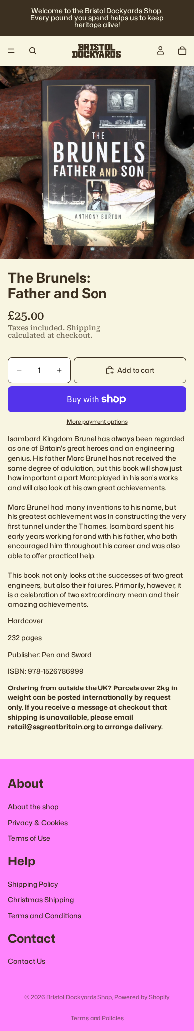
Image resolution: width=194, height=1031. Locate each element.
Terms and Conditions (44, 915)
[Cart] (182, 51)
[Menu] (11, 50)
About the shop (33, 806)
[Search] (33, 51)
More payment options (97, 422)
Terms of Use (29, 838)
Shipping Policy (33, 883)
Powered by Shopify (142, 997)
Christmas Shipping (41, 899)
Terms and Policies (97, 1018)
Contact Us (26, 961)
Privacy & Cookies (38, 822)
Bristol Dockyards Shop (79, 997)
